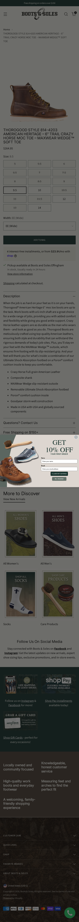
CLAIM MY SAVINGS (59, 474)
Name (43, 458)
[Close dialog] (76, 437)
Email (43, 466)
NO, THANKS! (59, 479)
